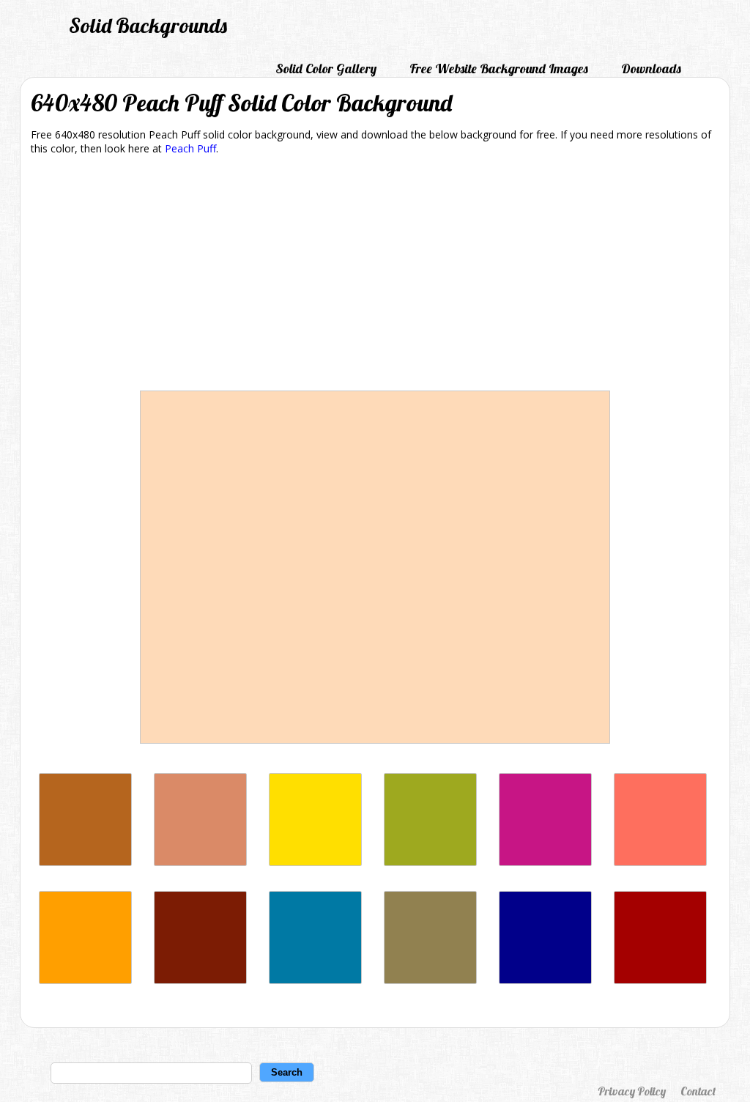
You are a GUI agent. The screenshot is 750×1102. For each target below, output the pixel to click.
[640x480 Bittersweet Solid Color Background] (660, 862)
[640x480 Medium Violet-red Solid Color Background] (545, 862)
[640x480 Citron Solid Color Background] (430, 862)
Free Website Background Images (498, 68)
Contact (698, 1091)
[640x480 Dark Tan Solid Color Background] (430, 980)
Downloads (651, 68)
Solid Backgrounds (148, 25)
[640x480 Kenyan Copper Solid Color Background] (200, 980)
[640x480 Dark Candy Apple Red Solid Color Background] (660, 980)
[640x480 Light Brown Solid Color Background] (85, 862)
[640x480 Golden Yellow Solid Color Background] (315, 862)
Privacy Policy (632, 1091)
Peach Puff (190, 148)
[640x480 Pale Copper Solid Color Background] (200, 862)
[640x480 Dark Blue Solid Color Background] (545, 980)
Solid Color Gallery (325, 68)
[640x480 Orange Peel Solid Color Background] (85, 980)
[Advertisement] (375, 275)
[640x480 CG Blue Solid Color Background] (315, 980)
